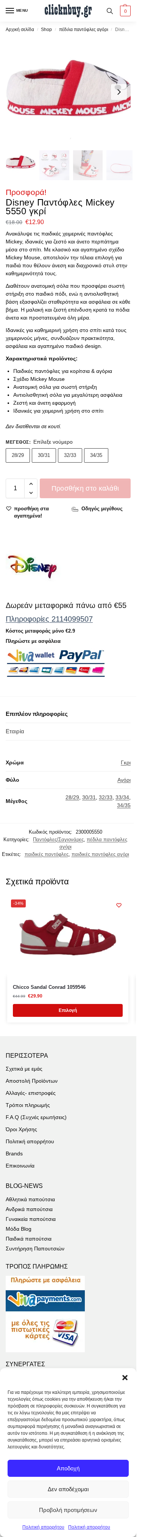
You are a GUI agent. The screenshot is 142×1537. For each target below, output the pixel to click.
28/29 (18, 455)
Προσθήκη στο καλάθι (85, 488)
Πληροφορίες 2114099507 (49, 619)
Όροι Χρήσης (21, 1129)
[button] (125, 1377)
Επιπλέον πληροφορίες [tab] (37, 714)
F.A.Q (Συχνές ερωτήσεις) (36, 1117)
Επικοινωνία (20, 1166)
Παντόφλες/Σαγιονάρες (58, 839)
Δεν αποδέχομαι (68, 1489)
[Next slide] (119, 92)
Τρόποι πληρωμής (28, 1105)
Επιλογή (68, 1010)
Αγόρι (124, 780)
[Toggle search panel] (110, 11)
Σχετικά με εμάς (24, 1069)
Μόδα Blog (18, 1229)
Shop (46, 29)
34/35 (96, 455)
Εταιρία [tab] (15, 731)
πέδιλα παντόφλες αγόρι (83, 29)
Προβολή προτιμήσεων (68, 1510)
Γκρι (126, 762)
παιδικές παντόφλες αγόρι (100, 854)
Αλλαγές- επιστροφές (31, 1093)
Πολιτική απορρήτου (43, 1527)
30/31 (44, 455)
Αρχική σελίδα (20, 29)
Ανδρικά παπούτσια (29, 1209)
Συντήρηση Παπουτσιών (35, 1249)
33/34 (122, 797)
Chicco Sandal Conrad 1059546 (49, 987)
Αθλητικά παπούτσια (30, 1199)
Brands (14, 1153)
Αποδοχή (68, 1468)
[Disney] (34, 567)
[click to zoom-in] (71, 92)
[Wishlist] (119, 905)
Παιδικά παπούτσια (28, 1239)
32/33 (70, 455)
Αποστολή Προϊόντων (32, 1081)
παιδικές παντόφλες (47, 854)
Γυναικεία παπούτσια (31, 1219)
